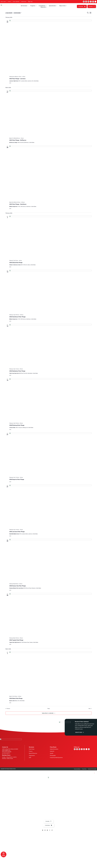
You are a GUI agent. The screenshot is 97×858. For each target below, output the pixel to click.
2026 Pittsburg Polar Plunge (16, 425)
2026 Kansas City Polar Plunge (17, 586)
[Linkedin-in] (89, 749)
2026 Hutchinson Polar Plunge (17, 316)
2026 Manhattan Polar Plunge (17, 371)
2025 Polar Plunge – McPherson (17, 140)
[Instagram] (91, 1)
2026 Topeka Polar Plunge (16, 640)
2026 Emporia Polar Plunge (16, 479)
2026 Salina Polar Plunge (15, 262)
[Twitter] (93, 1)
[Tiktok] (95, 1)
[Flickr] (84, 1)
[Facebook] (86, 1)
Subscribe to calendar (48, 713)
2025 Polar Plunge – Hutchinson (17, 204)
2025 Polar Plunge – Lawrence (17, 78)
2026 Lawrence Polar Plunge (17, 531)
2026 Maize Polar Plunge (15, 698)
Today (48, 708)
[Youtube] (88, 1)
